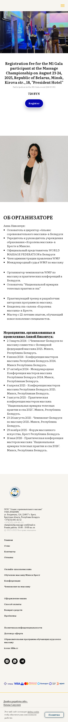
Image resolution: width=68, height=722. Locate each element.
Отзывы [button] (8, 557)
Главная (8, 540)
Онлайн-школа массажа (17, 569)
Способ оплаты (12, 604)
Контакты (10, 551)
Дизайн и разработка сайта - (15, 701)
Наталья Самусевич (12, 705)
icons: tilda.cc (11, 648)
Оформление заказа (15, 598)
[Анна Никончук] (7, 663)
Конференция (12, 580)
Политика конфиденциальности (23, 627)
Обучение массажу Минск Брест (22, 574)
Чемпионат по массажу (17, 586)
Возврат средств (13, 609)
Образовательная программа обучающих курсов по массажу (32, 641)
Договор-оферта (13, 633)
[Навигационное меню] (63, 5)
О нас (7, 545)
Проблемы (10, 615)
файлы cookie (33, 711)
